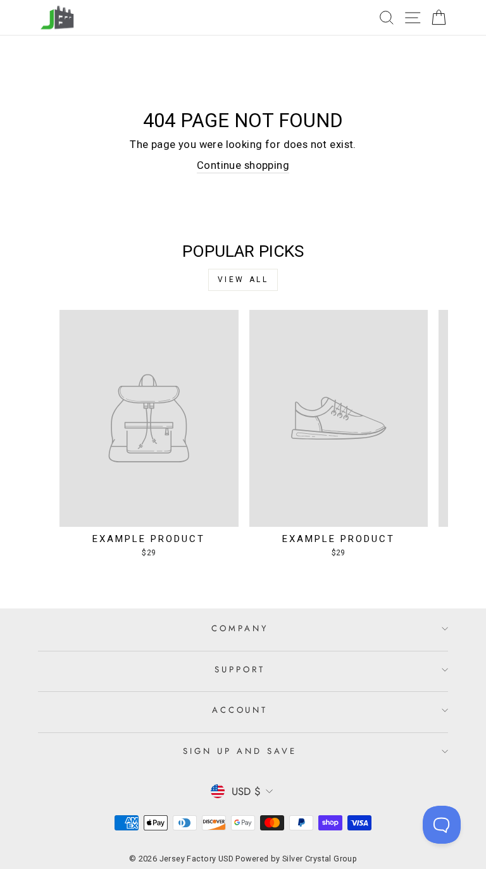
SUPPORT (240, 669)
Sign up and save (240, 751)
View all (243, 279)
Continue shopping (243, 165)
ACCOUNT (240, 710)
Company (239, 628)
